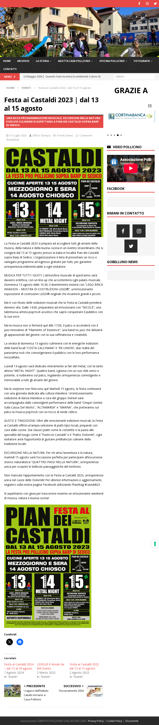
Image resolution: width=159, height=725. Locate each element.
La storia (42, 61)
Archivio (23, 61)
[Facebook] (139, 3)
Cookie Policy (114, 721)
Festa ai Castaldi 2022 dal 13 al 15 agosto (84, 666)
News (69, 135)
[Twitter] (155, 3)
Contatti (10, 69)
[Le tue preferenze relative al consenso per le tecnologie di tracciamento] (155, 544)
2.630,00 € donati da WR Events (50, 666)
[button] (111, 116)
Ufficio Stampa (41, 135)
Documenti (131, 721)
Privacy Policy (96, 721)
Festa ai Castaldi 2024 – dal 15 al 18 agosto (19, 666)
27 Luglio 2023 (18, 135)
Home (7, 61)
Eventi (61, 135)
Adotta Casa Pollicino (74, 61)
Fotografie (142, 61)
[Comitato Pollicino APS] (79, 54)
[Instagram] (147, 3)
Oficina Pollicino (112, 61)
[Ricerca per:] (134, 76)
